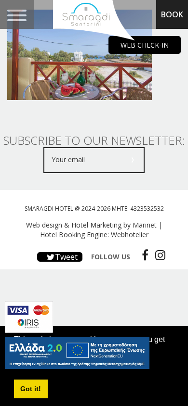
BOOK (172, 14)
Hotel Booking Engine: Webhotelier (94, 234)
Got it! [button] (30, 389)
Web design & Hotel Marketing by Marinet (91, 224)
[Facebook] (142, 255)
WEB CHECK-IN (145, 45)
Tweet (65, 257)
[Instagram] (157, 255)
